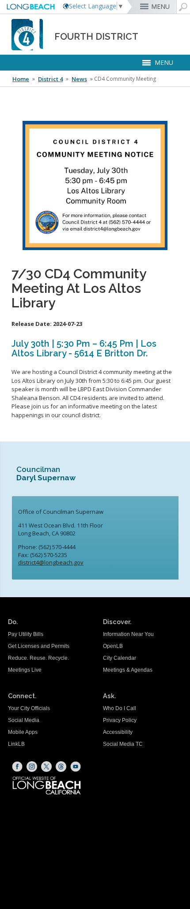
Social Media (23, 720)
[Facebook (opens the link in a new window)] (17, 766)
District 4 (50, 79)
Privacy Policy (120, 720)
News (79, 79)
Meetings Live (25, 670)
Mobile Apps (23, 732)
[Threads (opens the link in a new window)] (61, 766)
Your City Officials (29, 708)
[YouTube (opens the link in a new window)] (75, 766)
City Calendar (119, 658)
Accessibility (118, 732)
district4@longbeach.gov (51, 562)
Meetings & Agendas (127, 670)
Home (20, 79)
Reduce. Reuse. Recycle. (38, 658)
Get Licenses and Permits (38, 646)
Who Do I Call (119, 708)
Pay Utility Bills (25, 634)
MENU (160, 6)
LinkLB (16, 744)
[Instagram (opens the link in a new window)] (32, 766)
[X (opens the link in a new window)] (46, 766)
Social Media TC (123, 744)
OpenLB (113, 646)
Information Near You (128, 634)
